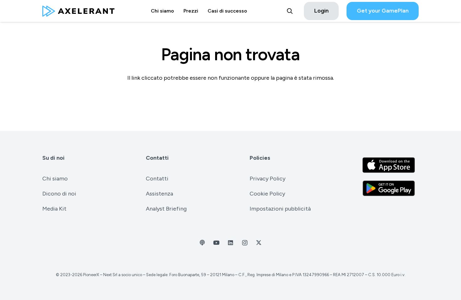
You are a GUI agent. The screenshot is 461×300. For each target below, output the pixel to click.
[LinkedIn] (231, 243)
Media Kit (54, 208)
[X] (259, 243)
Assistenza (159, 193)
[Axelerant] (78, 11)
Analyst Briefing (166, 208)
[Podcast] (202, 243)
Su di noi (53, 157)
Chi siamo (55, 178)
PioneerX (91, 274)
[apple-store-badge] (389, 165)
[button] (289, 11)
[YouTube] (216, 243)
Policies (260, 157)
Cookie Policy (267, 193)
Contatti (157, 157)
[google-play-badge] (389, 188)
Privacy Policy (267, 178)
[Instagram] (245, 243)
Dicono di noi (59, 193)
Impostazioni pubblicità (280, 208)
